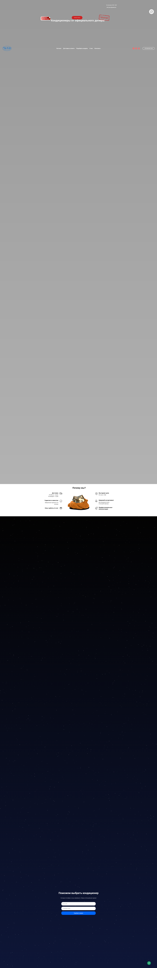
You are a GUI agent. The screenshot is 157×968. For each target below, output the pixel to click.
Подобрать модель (82, 48)
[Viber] (136, 48)
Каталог (59, 48)
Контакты (97, 48)
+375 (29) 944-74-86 (148, 48)
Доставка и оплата (68, 48)
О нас (91, 48)
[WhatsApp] (139, 48)
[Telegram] (133, 48)
